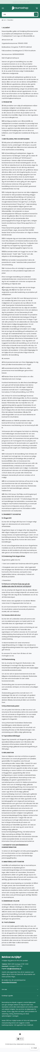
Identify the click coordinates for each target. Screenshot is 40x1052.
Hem (4, 20)
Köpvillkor (10, 20)
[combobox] (20, 14)
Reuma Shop (13, 1044)
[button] (3, 8)
